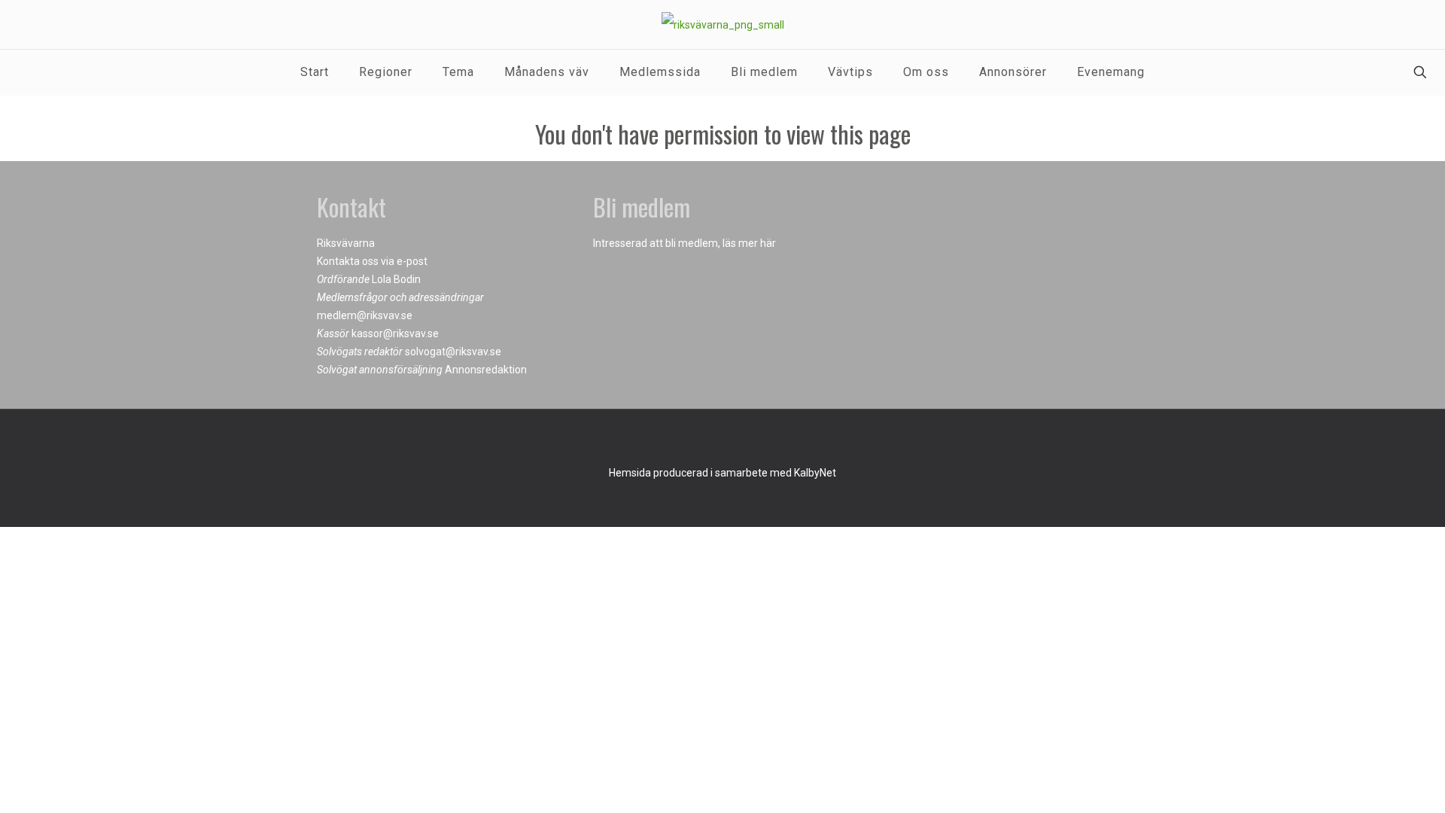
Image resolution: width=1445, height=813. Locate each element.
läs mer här (749, 243)
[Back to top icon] (722, 440)
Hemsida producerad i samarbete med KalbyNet (722, 473)
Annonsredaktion (486, 370)
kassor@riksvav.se (395, 333)
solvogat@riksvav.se (453, 352)
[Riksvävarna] (723, 24)
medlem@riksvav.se (364, 315)
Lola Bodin (396, 279)
